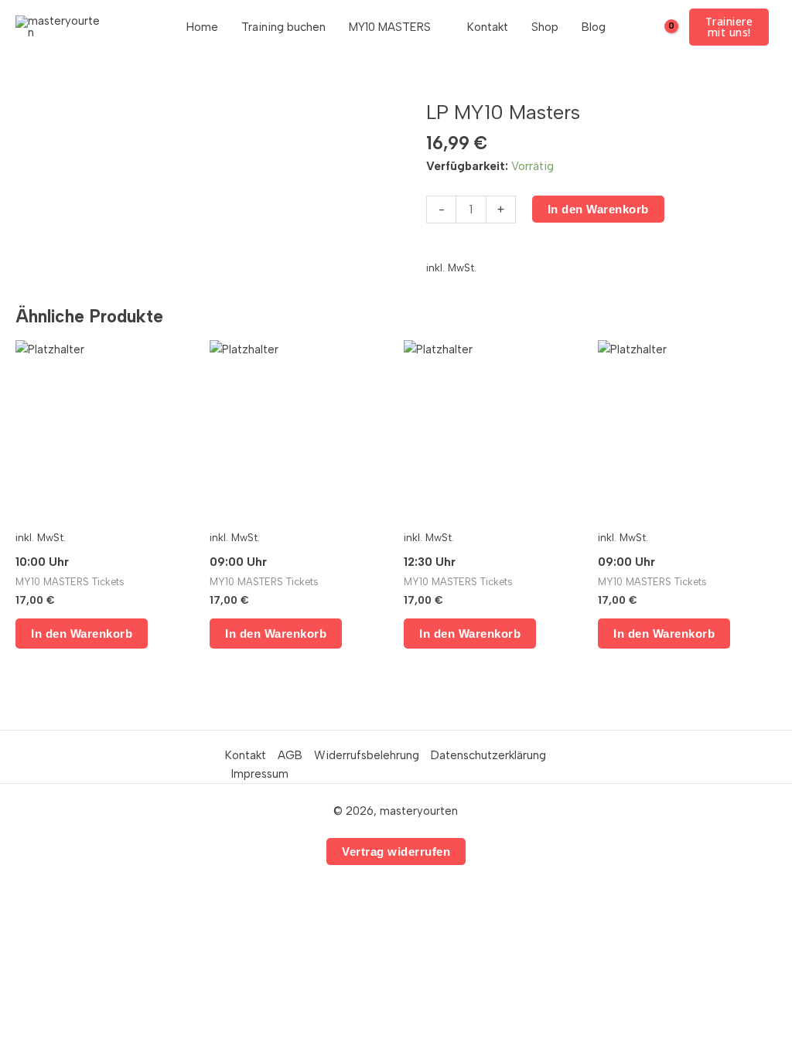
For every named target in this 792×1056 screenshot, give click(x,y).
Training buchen (283, 27)
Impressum (259, 774)
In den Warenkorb (598, 209)
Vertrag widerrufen (396, 851)
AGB (290, 755)
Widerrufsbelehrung (366, 755)
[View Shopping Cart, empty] (661, 27)
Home (202, 27)
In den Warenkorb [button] (81, 633)
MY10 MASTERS (390, 27)
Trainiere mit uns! (729, 26)
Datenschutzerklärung (488, 755)
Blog (594, 27)
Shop (544, 27)
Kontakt (487, 27)
